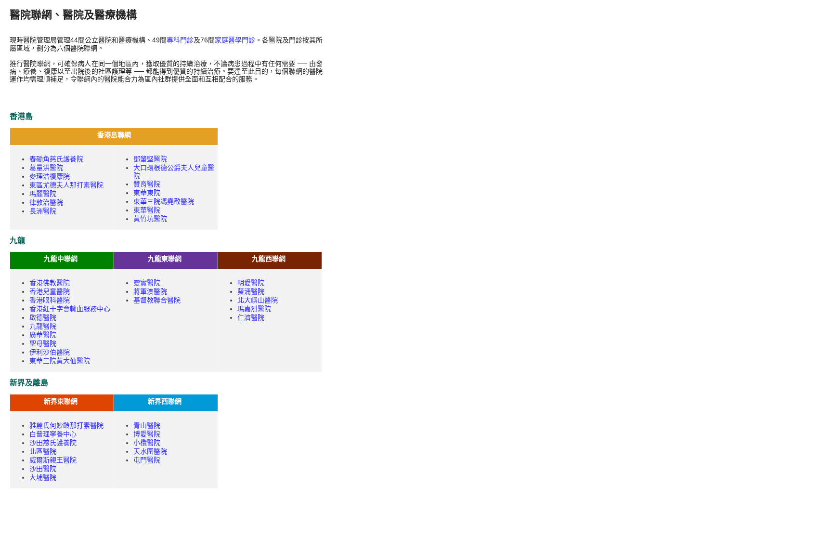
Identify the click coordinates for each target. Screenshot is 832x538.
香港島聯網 (114, 135)
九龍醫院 (42, 326)
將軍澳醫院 (150, 291)
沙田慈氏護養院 (53, 442)
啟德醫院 (42, 317)
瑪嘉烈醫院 (254, 309)
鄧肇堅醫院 (150, 159)
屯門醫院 (146, 460)
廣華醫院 (42, 335)
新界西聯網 (165, 401)
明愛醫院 (250, 283)
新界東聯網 (61, 401)
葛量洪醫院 (46, 167)
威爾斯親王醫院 (53, 460)
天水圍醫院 (150, 451)
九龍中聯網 (61, 258)
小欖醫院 (146, 442)
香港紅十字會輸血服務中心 (69, 309)
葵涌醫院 (250, 291)
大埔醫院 (42, 477)
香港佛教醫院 (49, 283)
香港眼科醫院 (49, 300)
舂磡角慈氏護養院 (56, 159)
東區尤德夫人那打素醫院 (66, 185)
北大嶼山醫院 (257, 300)
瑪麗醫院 (42, 193)
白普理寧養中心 (53, 434)
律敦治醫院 (46, 202)
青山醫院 (146, 425)
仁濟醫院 (250, 317)
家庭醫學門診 (235, 40)
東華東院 (146, 193)
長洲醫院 (42, 211)
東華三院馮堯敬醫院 (163, 201)
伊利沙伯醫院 (49, 352)
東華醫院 (146, 210)
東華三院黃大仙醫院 (59, 361)
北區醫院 (42, 451)
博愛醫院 (146, 434)
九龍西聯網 (269, 258)
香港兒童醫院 (49, 291)
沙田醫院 (42, 468)
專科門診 (180, 40)
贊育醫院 (146, 184)
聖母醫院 (42, 343)
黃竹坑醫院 (150, 219)
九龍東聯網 (165, 258)
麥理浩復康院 (49, 176)
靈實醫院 (146, 283)
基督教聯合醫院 (157, 300)
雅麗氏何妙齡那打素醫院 (66, 425)
